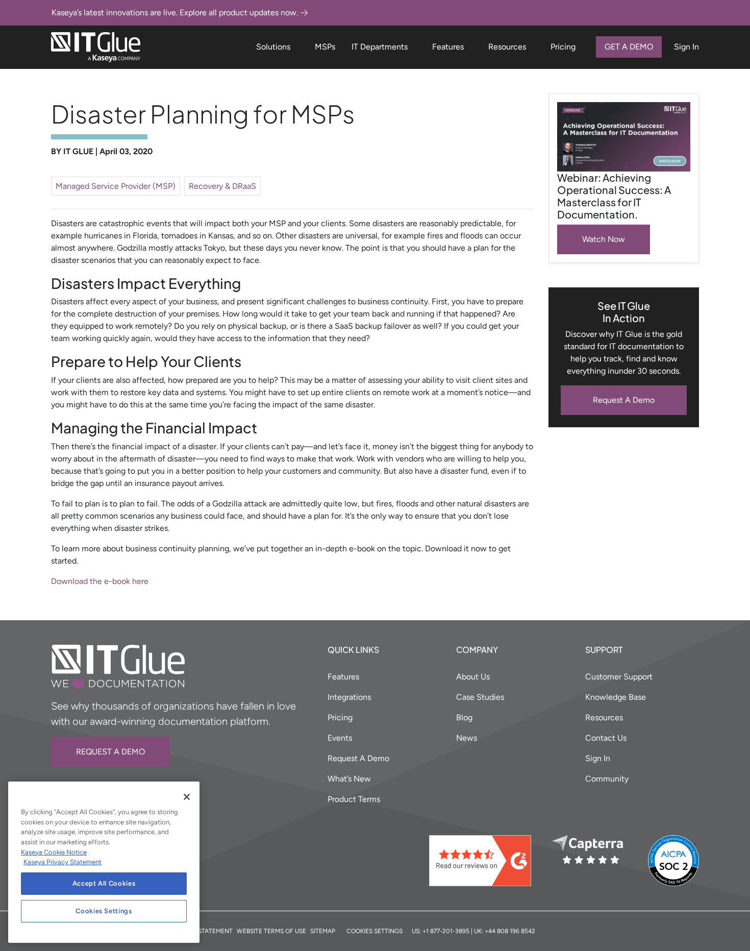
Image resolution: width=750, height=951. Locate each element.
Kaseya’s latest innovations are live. (175, 12)
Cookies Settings (104, 911)
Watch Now (603, 239)
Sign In (686, 47)
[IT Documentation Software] (95, 47)
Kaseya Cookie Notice (54, 852)
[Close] (187, 797)
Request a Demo (110, 752)
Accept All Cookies (104, 883)
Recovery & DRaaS (222, 186)
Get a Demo (629, 47)
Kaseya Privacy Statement (62, 862)
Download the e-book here (99, 581)
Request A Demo (624, 400)
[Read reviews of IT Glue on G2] (486, 860)
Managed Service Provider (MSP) (116, 186)
